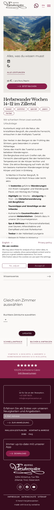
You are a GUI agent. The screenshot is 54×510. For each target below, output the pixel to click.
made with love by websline (27, 505)
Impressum (13, 497)
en (43, 5)
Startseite (13, 354)
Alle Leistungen (16, 72)
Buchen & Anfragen (41, 342)
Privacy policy (45, 242)
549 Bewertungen (27, 373)
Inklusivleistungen (16, 430)
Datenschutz (28, 497)
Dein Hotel (26, 354)
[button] (7, 242)
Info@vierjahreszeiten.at (30, 398)
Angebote (38, 354)
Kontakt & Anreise (39, 430)
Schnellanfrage (13, 342)
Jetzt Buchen (29, 86)
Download (20, 453)
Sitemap (42, 497)
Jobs (23, 434)
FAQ (31, 434)
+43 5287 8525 (25, 395)
